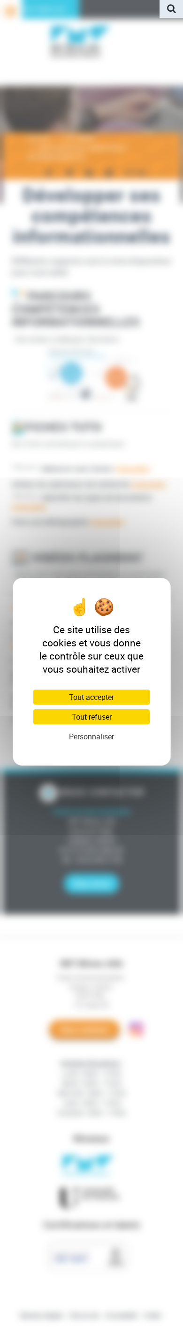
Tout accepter (91, 697)
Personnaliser (91, 736)
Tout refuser (92, 717)
